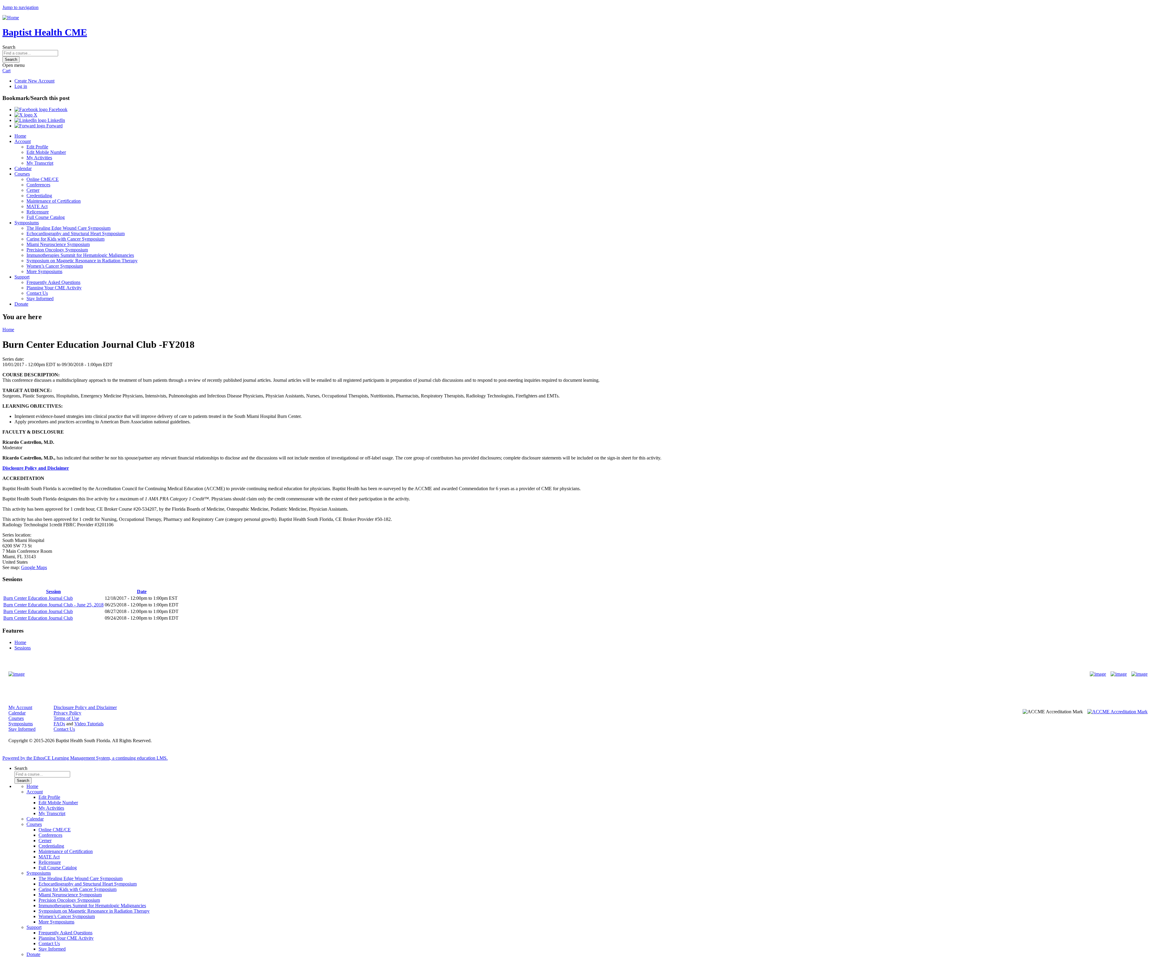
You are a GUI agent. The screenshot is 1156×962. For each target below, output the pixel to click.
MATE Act (37, 206)
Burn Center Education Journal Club (38, 598)
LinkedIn (55, 120)
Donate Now (559, 674)
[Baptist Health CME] (16, 674)
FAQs (59, 723)
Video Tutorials (89, 723)
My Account (20, 707)
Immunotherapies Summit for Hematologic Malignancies (80, 255)
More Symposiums (44, 271)
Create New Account (34, 80)
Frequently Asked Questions (53, 282)
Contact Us (37, 293)
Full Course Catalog (45, 217)
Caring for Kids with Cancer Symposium (65, 238)
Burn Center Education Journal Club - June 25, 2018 (53, 604)
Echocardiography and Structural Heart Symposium (75, 233)
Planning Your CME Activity (54, 287)
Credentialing (39, 195)
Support (22, 276)
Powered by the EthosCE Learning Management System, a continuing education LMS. (85, 758)
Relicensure (37, 211)
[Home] (10, 17)
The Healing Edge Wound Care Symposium (68, 228)
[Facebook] (1098, 674)
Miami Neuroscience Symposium (58, 244)
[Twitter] (1119, 674)
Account (22, 141)
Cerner (32, 190)
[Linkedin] (1139, 674)
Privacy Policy (67, 712)
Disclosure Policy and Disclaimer (35, 468)
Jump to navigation (20, 7)
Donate (21, 304)
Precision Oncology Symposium (57, 249)
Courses (22, 173)
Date (142, 591)
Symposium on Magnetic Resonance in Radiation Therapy (82, 260)
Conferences (38, 184)
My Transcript (39, 163)
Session (53, 591)
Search (8, 47)
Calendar (23, 168)
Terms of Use (66, 718)
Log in (20, 86)
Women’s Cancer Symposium (54, 266)
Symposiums (26, 222)
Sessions (22, 647)
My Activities (39, 157)
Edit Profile (37, 146)
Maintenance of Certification (53, 201)
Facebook (57, 109)
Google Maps (34, 567)
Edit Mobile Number (46, 152)
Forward (54, 125)
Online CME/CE (42, 179)
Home (20, 136)
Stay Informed (40, 298)
